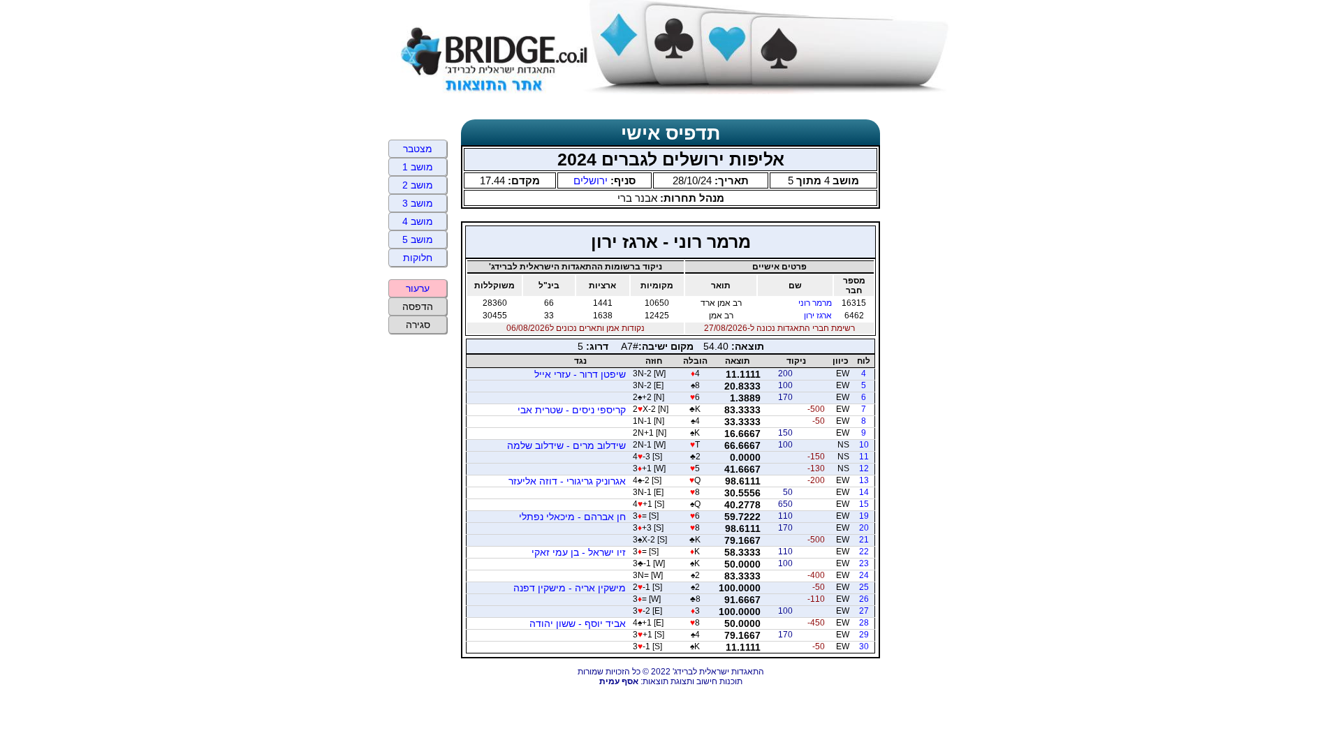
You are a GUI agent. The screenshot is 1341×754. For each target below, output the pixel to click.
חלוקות (417, 257)
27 (864, 611)
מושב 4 (417, 221)
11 (864, 456)
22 (864, 551)
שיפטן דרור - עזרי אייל (580, 374)
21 (864, 540)
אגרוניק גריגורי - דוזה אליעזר (567, 481)
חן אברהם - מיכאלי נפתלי (572, 516)
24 (864, 575)
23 (864, 563)
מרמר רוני (815, 303)
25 (864, 587)
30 (864, 646)
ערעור (418, 288)
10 (864, 445)
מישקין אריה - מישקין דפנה (569, 587)
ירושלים (590, 180)
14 (864, 492)
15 (864, 504)
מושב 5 (417, 239)
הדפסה (417, 306)
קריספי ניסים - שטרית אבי (572, 409)
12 (864, 468)
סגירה (418, 324)
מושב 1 (417, 166)
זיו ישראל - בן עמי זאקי (579, 552)
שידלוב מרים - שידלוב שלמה (566, 445)
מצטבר (417, 148)
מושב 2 (417, 185)
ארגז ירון (818, 315)
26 (864, 599)
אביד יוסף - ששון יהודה (577, 623)
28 (864, 623)
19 (864, 516)
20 (864, 528)
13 (864, 480)
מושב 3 (417, 203)
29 (864, 635)
